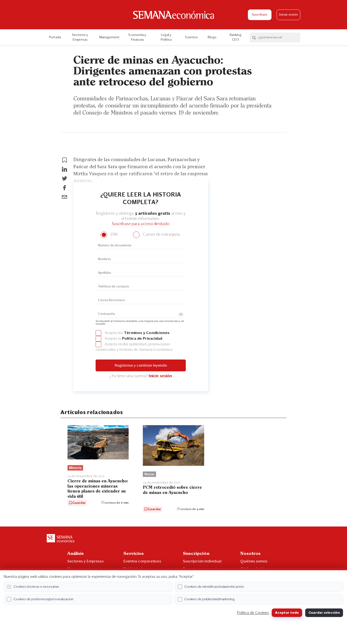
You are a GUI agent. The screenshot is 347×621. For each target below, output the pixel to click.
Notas (149, 474)
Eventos (191, 37)
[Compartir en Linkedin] (64, 169)
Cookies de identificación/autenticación (214, 586)
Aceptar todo (287, 612)
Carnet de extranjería (161, 235)
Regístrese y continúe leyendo (141, 365)
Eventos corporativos (142, 561)
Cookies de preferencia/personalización (43, 599)
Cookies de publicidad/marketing (209, 599)
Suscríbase (259, 14)
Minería (75, 468)
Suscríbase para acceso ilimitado (140, 224)
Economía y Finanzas (137, 37)
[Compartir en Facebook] (64, 188)
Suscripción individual (202, 561)
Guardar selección (324, 612)
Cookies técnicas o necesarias (36, 586)
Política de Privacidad (142, 338)
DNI (113, 235)
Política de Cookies (253, 613)
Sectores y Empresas (80, 37)
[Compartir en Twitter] (64, 179)
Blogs (212, 37)
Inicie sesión (160, 376)
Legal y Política (166, 37)
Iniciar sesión (288, 14)
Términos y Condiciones (146, 333)
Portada (55, 37)
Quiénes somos (253, 561)
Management (109, 37)
